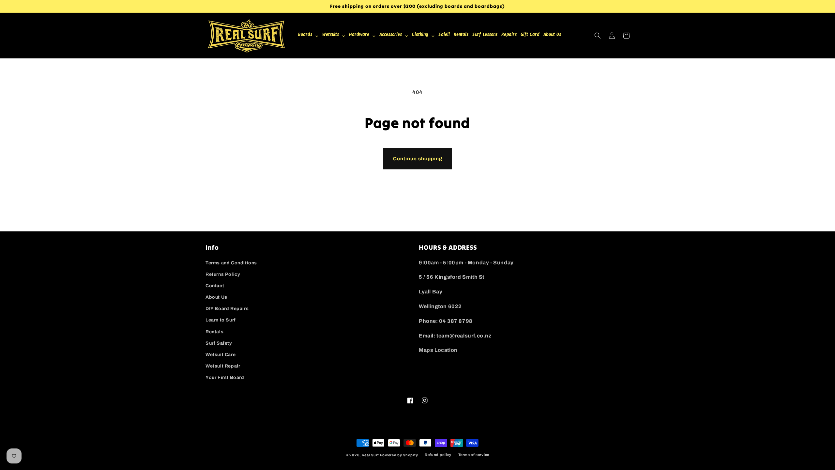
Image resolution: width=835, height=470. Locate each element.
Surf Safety (218, 343)
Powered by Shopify (399, 455)
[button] (597, 35)
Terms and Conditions (231, 262)
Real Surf (370, 455)
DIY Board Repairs (227, 308)
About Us (216, 297)
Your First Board (224, 377)
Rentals (214, 331)
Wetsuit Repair (222, 366)
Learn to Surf (220, 320)
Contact (214, 285)
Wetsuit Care (220, 354)
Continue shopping (417, 158)
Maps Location (438, 350)
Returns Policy (222, 274)
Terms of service (473, 455)
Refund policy (438, 455)
